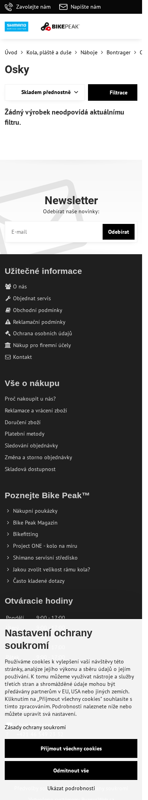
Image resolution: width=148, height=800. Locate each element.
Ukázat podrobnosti (71, 788)
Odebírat (118, 231)
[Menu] (132, 26)
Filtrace (117, 92)
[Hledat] (94, 26)
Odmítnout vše (71, 770)
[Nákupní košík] (113, 26)
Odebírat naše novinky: (71, 211)
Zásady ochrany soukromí (35, 727)
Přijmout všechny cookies (71, 748)
